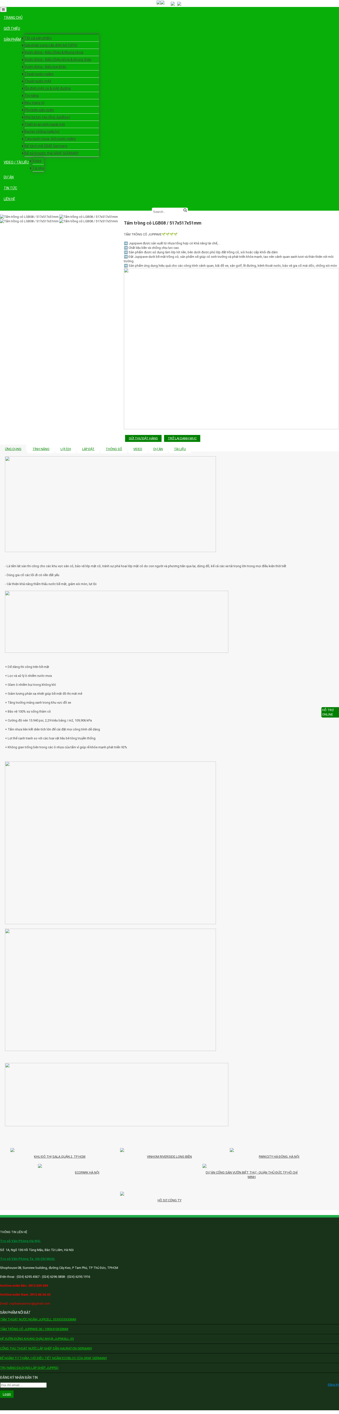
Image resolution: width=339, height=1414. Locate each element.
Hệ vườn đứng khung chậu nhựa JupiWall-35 (37, 1339)
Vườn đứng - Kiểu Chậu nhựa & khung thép (58, 60)
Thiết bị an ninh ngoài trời (45, 124)
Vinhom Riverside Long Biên (169, 1156)
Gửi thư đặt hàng (143, 438)
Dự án (9, 177)
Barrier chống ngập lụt (42, 131)
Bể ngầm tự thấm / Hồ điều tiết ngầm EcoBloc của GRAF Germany (53, 1358)
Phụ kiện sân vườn (39, 110)
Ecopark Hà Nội (87, 1172)
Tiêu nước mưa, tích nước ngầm (50, 139)
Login (7, 1394)
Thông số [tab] (114, 449)
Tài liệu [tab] (180, 449)
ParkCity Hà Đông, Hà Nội (279, 1156)
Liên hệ (9, 199)
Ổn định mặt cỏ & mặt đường (48, 88)
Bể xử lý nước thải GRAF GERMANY (52, 153)
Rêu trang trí (34, 103)
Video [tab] (137, 449)
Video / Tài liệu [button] (16, 162)
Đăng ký (333, 1384)
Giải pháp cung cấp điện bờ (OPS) (51, 45)
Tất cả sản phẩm (38, 38)
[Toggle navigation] (3, 9)
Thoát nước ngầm (39, 74)
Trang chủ (13, 18)
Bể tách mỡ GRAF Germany (46, 146)
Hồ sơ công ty (169, 1200)
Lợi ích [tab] (66, 449)
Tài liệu (38, 168)
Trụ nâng (32, 96)
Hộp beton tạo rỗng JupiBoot (47, 117)
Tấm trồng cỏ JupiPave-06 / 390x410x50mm (34, 1329)
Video (37, 161)
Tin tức (10, 188)
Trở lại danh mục (182, 438)
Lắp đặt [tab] (88, 449)
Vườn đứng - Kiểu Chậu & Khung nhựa (54, 52)
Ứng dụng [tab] (13, 449)
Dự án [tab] (158, 449)
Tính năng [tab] (41, 449)
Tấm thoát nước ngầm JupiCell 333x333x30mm (38, 1319)
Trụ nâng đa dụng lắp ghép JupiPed (29, 1368)
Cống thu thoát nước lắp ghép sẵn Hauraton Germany (46, 1348)
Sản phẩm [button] (12, 39)
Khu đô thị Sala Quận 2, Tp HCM (59, 1156)
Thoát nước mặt (38, 81)
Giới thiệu (12, 29)
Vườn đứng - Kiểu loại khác (46, 67)
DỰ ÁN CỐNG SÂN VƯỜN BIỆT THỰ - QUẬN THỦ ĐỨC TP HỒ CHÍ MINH (252, 1175)
